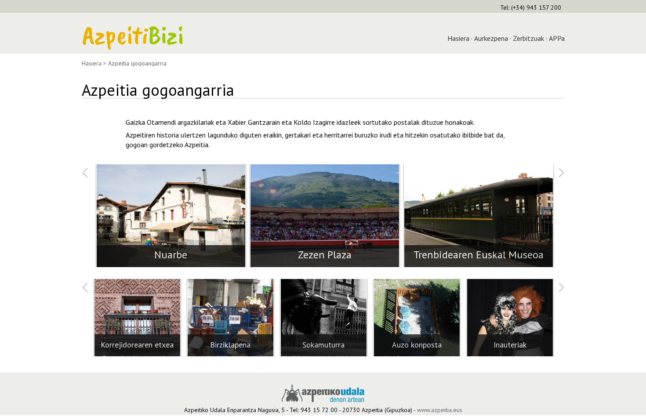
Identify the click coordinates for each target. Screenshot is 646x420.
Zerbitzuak (528, 38)
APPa (557, 38)
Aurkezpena (491, 38)
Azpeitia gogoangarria (137, 63)
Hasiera (458, 38)
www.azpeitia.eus (439, 410)
